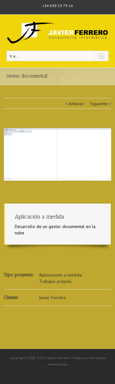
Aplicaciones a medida (60, 275)
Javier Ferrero (52, 297)
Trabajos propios (55, 281)
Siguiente (99, 104)
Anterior (76, 104)
